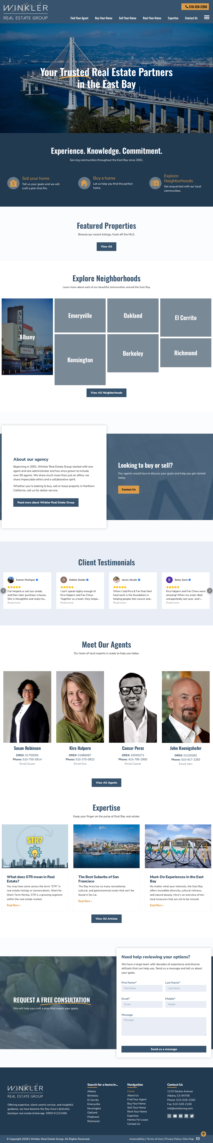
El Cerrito (93, 1100)
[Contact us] (198, 1138)
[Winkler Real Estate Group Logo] (25, 11)
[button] (207, 17)
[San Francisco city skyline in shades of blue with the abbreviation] (35, 846)
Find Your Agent (79, 18)
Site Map (188, 1139)
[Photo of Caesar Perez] (133, 742)
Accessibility (137, 1139)
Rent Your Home (152, 18)
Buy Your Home (103, 18)
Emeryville (93, 1104)
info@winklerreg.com (180, 1108)
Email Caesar (133, 764)
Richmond (93, 1121)
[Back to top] (203, 1134)
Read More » (14, 905)
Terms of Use (155, 1139)
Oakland (92, 1112)
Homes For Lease (137, 1120)
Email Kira (80, 764)
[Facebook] (181, 1116)
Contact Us (191, 18)
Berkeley (92, 1095)
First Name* (129, 983)
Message (127, 1015)
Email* (125, 999)
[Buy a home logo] (84, 183)
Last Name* (172, 983)
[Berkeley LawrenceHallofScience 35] (178, 846)
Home (131, 1091)
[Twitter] (192, 1116)
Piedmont (93, 1117)
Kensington (94, 1108)
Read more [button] (14, 603)
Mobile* (170, 999)
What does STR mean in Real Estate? (31, 879)
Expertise (173, 18)
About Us (133, 1095)
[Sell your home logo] (13, 183)
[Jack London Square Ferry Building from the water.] (106, 846)
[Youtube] (175, 1116)
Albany (91, 1091)
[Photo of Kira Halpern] (80, 742)
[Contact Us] (186, 6)
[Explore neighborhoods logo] (155, 183)
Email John (186, 764)
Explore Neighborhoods (178, 178)
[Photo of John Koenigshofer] (186, 742)
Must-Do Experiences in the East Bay (177, 879)
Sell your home (35, 178)
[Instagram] (169, 1116)
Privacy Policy (173, 1139)
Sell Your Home (127, 18)
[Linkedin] (186, 1116)
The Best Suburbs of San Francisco (98, 879)
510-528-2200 (198, 6)
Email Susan (27, 764)
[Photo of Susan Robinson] (27, 742)
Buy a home (104, 178)
